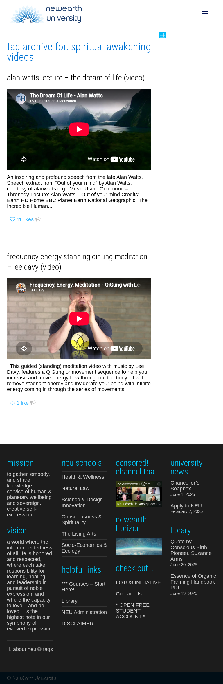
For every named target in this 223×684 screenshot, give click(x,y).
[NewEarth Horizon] (139, 546)
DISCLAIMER (77, 623)
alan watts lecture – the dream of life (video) (76, 77)
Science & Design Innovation (82, 502)
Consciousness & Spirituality (82, 519)
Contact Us (129, 594)
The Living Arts (79, 534)
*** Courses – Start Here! (83, 587)
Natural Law (75, 488)
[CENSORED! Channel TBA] (139, 493)
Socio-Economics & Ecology (84, 548)
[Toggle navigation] (205, 13)
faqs (48, 649)
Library (70, 601)
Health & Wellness (83, 477)
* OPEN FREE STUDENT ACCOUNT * (133, 610)
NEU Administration (84, 612)
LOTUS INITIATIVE (138, 582)
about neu (24, 649)
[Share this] (38, 219)
